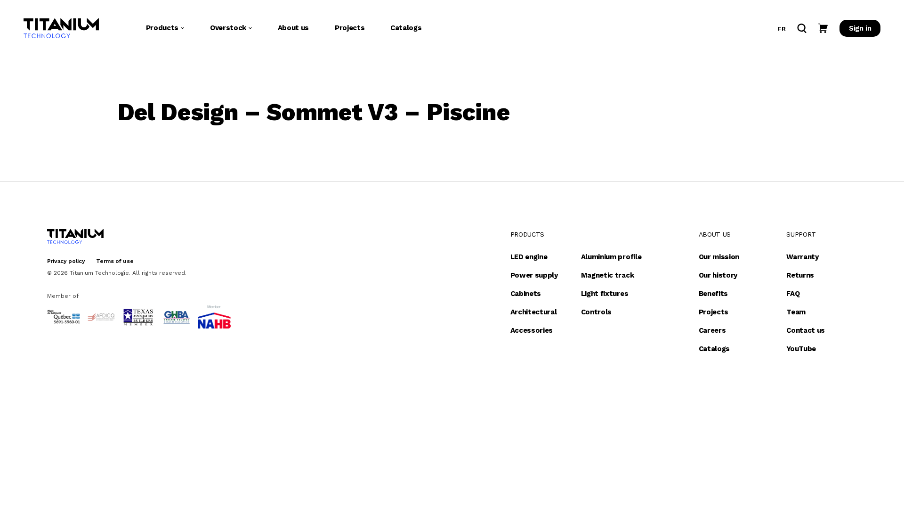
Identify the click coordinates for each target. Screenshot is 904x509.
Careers (712, 330)
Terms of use (114, 261)
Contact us (805, 330)
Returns (800, 275)
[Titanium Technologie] (61, 28)
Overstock (228, 28)
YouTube (801, 349)
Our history (718, 275)
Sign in (860, 28)
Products (162, 28)
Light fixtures (605, 293)
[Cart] (823, 28)
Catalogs (405, 28)
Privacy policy (66, 261)
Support (801, 234)
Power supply (534, 275)
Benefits (713, 293)
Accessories (531, 330)
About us (293, 28)
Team (796, 312)
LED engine (529, 257)
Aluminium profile (611, 257)
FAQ (792, 293)
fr (781, 28)
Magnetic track (607, 275)
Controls (596, 312)
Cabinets (525, 293)
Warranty (802, 257)
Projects (349, 28)
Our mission (719, 257)
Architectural (533, 312)
